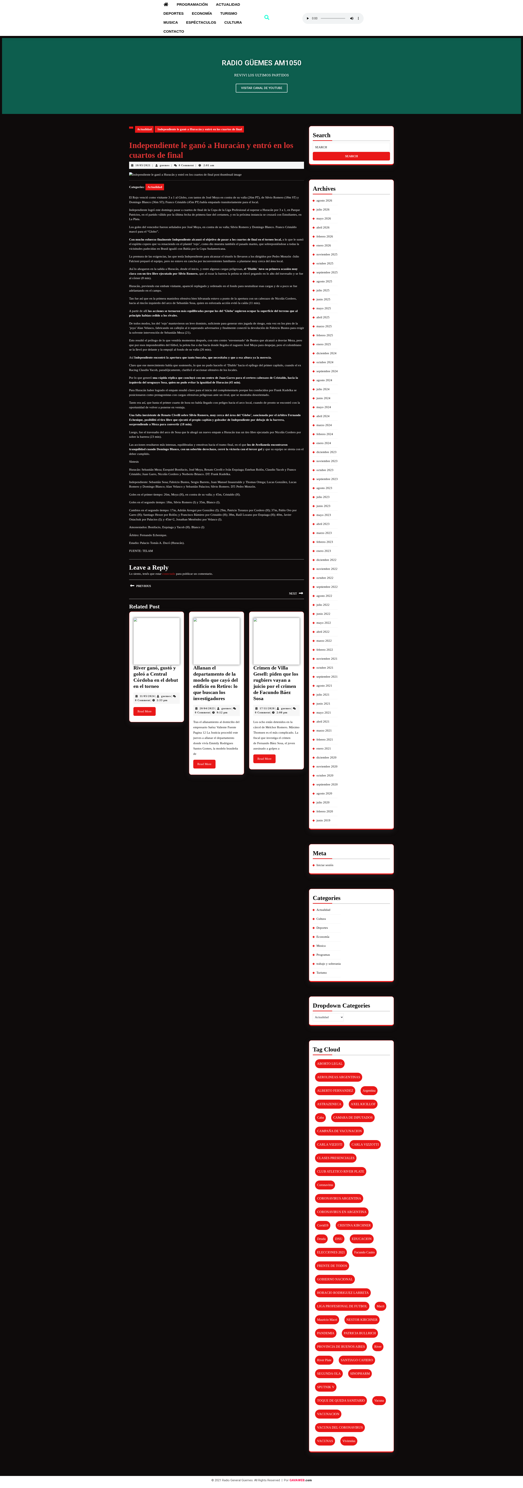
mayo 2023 (323, 515)
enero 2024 (323, 443)
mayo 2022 (323, 622)
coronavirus (325, 1185)
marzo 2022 (324, 640)
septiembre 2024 (327, 371)
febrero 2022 (324, 649)
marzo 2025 (324, 326)
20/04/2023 (207, 708)
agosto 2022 (324, 595)
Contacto (173, 31)
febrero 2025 (324, 335)
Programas (323, 954)
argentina (369, 1090)
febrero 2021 (324, 739)
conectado (168, 573)
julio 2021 (323, 694)
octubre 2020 (324, 775)
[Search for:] (351, 147)
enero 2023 (323, 550)
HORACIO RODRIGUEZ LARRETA (343, 1292)
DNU (338, 1239)
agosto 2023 (324, 488)
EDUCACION (362, 1239)
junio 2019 (323, 820)
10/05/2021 (143, 165)
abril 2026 (323, 227)
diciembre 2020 (326, 757)
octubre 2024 (324, 362)
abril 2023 (323, 524)
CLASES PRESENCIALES (335, 1158)
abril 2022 (323, 631)
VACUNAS (325, 1441)
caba (320, 1117)
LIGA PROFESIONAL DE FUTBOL (342, 1306)
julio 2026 (323, 209)
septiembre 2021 (327, 676)
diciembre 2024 (326, 353)
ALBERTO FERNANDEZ (335, 1090)
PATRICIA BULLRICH (360, 1333)
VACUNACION (328, 1414)
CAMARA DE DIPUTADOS (353, 1117)
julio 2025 (323, 290)
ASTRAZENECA (329, 1104)
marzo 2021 (324, 730)
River (377, 1346)
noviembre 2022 (326, 568)
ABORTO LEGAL (330, 1063)
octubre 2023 (324, 470)
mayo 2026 (323, 218)
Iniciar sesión (324, 865)
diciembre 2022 (326, 559)
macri (380, 1306)
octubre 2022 (324, 577)
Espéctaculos (201, 22)
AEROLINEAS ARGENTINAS (338, 1077)
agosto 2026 (324, 200)
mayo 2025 (323, 308)
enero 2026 (323, 245)
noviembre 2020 (326, 766)
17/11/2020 (267, 708)
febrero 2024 (324, 434)
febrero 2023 (324, 542)
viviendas (348, 1441)
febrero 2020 (324, 811)
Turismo (228, 13)
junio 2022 (323, 613)
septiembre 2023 (327, 479)
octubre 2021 (324, 667)
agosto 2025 (324, 281)
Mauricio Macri (327, 1319)
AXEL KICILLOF (363, 1104)
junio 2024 (323, 398)
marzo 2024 (324, 425)
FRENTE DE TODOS (332, 1265)
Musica (170, 22)
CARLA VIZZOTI (329, 1144)
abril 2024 (323, 416)
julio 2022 (323, 604)
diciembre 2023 (326, 452)
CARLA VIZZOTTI (365, 1144)
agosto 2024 (324, 380)
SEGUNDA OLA (329, 1373)
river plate (324, 1360)
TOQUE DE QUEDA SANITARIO (341, 1400)
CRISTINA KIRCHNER (354, 1225)
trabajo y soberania (328, 963)
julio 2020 (323, 802)
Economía (202, 13)
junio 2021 (323, 703)
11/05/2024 (147, 696)
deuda (321, 1239)
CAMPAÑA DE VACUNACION (339, 1131)
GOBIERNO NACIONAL (335, 1279)
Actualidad (228, 4)
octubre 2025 (324, 263)
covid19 (322, 1225)
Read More (146, 710)
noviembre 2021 (326, 658)
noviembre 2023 (326, 461)
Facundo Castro (364, 1252)
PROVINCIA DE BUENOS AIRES (341, 1346)
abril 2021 (323, 721)
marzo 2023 (324, 533)
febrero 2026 (324, 236)
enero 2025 (323, 344)
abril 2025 (323, 317)
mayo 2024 (323, 407)
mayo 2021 (323, 712)
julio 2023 (323, 497)
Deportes (173, 13)
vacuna (379, 1400)
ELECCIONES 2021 (331, 1252)
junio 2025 (323, 299)
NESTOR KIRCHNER (362, 1319)
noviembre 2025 (326, 254)
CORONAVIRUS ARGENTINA (339, 1198)
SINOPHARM (360, 1373)
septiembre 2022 (327, 586)
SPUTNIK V (325, 1387)
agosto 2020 (324, 793)
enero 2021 (323, 748)
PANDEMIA (325, 1333)
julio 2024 (323, 389)
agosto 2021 (324, 685)
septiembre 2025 (327, 272)
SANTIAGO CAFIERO (357, 1360)
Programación (192, 4)
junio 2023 (323, 506)
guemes (165, 165)
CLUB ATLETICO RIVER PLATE (340, 1171)
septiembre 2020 (327, 784)
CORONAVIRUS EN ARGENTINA (342, 1212)
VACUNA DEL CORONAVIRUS (340, 1427)
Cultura (233, 22)
